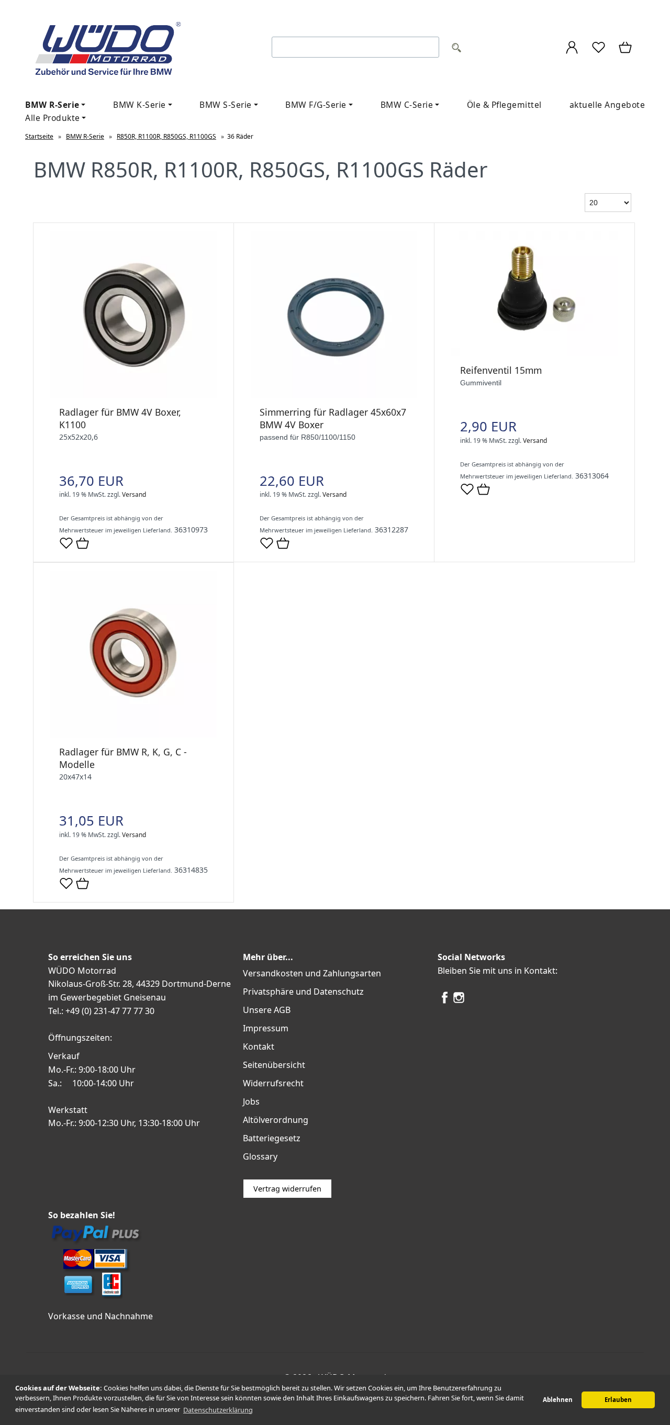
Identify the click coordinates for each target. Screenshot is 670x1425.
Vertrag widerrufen (287, 1189)
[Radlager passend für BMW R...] (133, 395)
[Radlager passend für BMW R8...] (133, 735)
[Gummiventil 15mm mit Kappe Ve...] (534, 353)
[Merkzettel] (598, 49)
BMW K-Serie (139, 104)
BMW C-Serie (407, 104)
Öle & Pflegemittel (504, 104)
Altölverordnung (275, 1120)
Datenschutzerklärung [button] (218, 1410)
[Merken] (66, 547)
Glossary (260, 1156)
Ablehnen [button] (558, 1400)
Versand (134, 494)
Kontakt (258, 1046)
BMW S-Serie (225, 104)
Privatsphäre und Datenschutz (303, 991)
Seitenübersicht (274, 1065)
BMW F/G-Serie (316, 104)
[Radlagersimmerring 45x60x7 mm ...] (334, 395)
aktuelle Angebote (607, 104)
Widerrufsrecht (273, 1083)
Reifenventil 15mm (501, 370)
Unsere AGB (267, 1010)
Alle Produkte (52, 118)
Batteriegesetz (271, 1138)
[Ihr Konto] (572, 49)
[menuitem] (142, 105)
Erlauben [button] (618, 1400)
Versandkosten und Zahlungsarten (312, 973)
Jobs (251, 1101)
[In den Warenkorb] (82, 544)
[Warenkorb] (626, 49)
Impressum (265, 1028)
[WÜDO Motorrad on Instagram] (459, 1001)
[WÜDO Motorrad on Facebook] (445, 1001)
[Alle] (456, 49)
